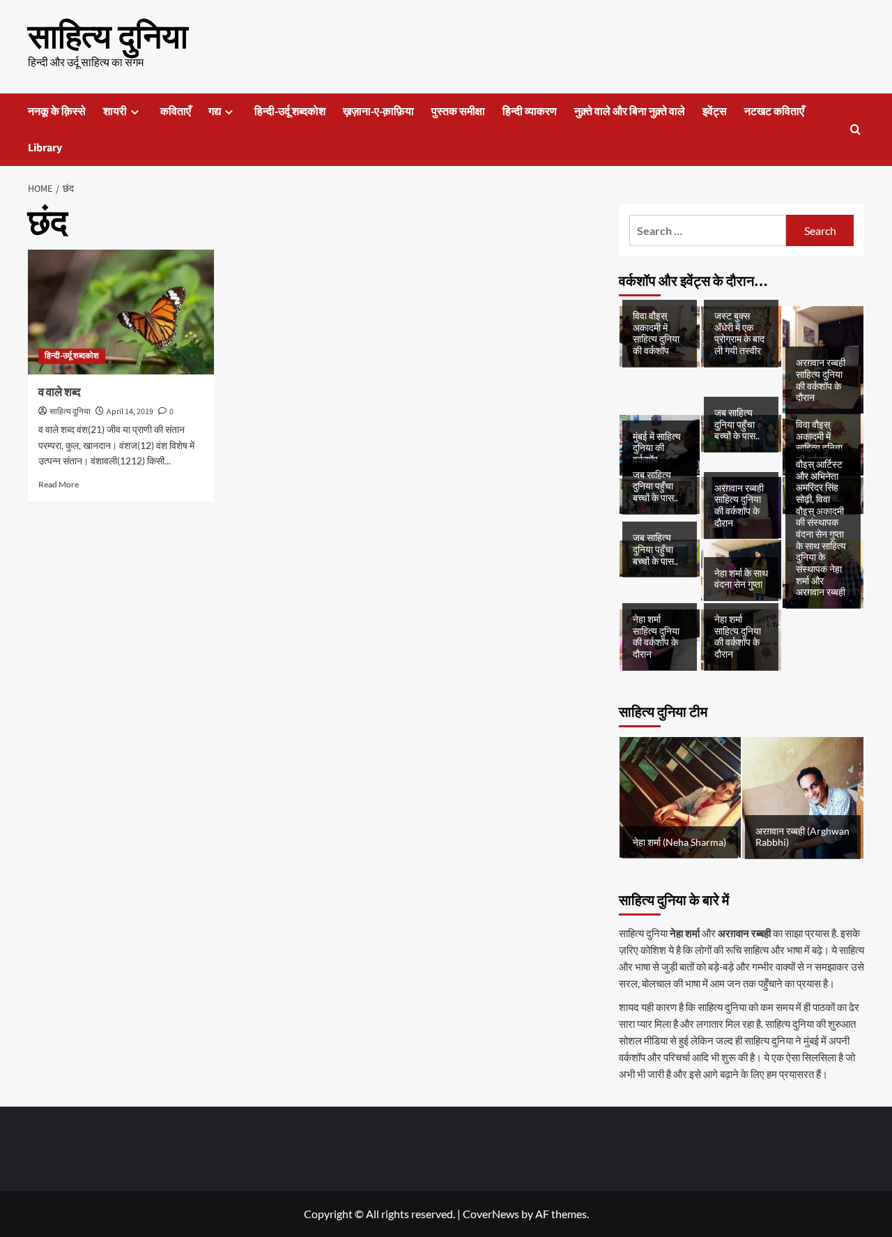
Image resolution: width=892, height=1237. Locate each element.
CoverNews (491, 1213)
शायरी (115, 111)
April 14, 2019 (130, 412)
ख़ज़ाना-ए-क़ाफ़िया (378, 111)
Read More (58, 484)
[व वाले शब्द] (121, 312)
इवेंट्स (714, 111)
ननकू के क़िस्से (57, 111)
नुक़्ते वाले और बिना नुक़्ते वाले (629, 111)
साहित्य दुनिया (108, 37)
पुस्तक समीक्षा (458, 111)
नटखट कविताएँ (774, 111)
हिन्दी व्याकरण (529, 111)
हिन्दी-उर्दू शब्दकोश (289, 111)
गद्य (214, 111)
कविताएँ (175, 111)
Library (45, 147)
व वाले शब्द (59, 392)
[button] (855, 129)
